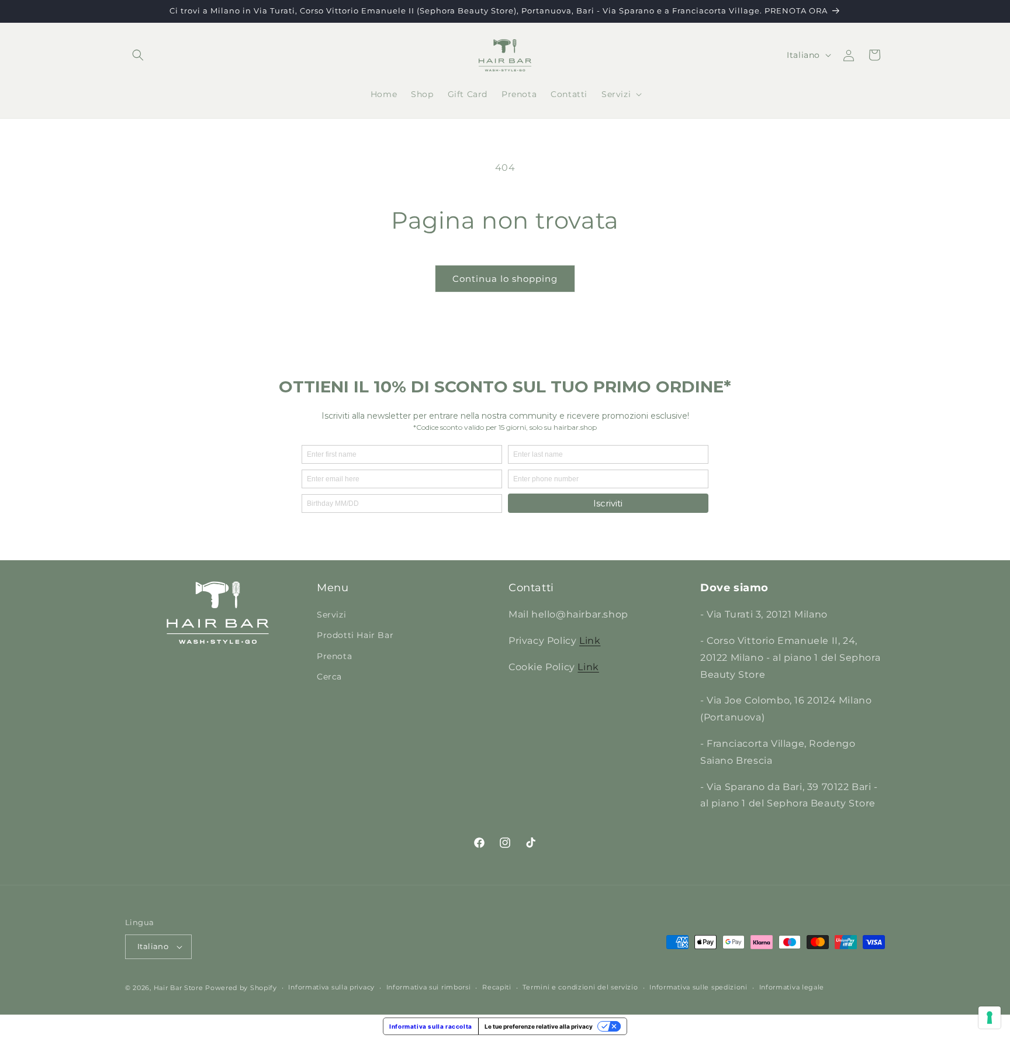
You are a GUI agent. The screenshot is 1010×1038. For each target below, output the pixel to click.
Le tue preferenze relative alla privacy (539, 1026)
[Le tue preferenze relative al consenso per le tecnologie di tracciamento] (989, 1017)
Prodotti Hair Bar (355, 635)
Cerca (329, 676)
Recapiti (496, 987)
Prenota (334, 656)
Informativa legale (792, 987)
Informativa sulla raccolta (430, 1026)
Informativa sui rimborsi (428, 987)
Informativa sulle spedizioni (698, 987)
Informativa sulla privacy (331, 987)
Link (589, 640)
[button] (138, 55)
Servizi (331, 614)
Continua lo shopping (505, 278)
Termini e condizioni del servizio (580, 987)
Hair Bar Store (178, 988)
